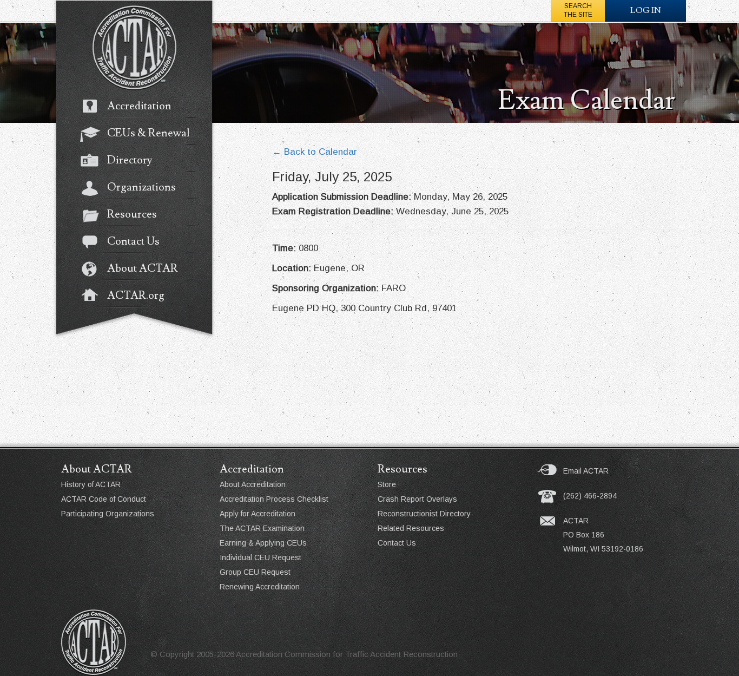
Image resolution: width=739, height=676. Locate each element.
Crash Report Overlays (417, 499)
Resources (132, 214)
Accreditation (139, 106)
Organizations (141, 187)
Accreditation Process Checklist (274, 499)
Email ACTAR (586, 471)
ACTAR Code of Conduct (103, 499)
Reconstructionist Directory (424, 513)
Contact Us (133, 241)
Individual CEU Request (260, 557)
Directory (129, 160)
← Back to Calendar (314, 152)
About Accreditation (253, 484)
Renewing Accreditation (260, 586)
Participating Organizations (107, 513)
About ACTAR (142, 268)
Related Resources (411, 528)
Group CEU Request (255, 572)
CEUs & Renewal (148, 133)
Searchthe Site (578, 10)
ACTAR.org (135, 295)
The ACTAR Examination (262, 528)
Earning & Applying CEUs (263, 543)
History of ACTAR (91, 484)
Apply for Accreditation (257, 513)
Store (387, 484)
